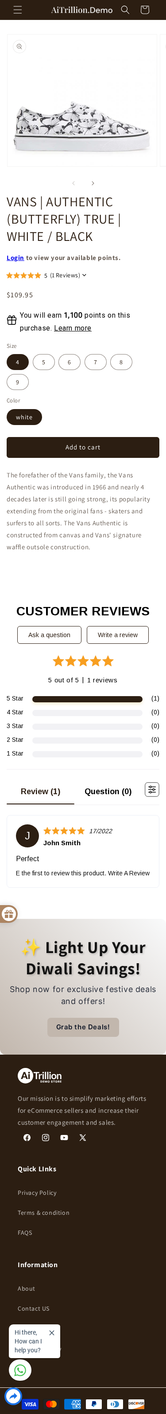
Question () (108, 791)
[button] (17, 10)
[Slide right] (93, 183)
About (26, 1288)
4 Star (15, 712)
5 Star (15, 698)
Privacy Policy (37, 1193)
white (24, 417)
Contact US (34, 1308)
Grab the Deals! (83, 1027)
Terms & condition (43, 1213)
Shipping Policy (40, 1349)
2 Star (15, 739)
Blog (24, 1329)
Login (15, 257)
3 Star (15, 725)
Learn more (73, 328)
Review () (40, 791)
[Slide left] (73, 183)
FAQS (25, 1233)
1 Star (15, 753)
